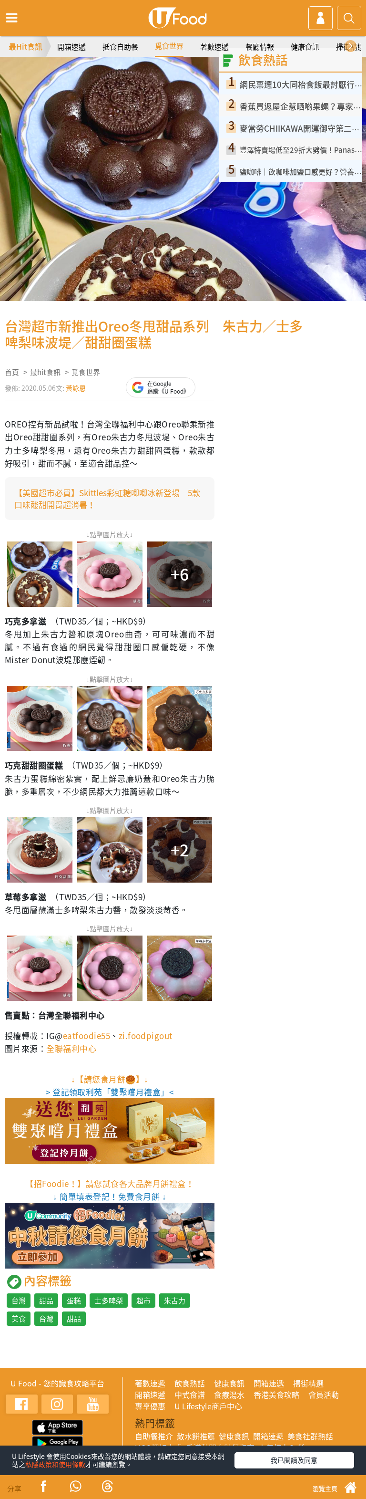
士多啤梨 (108, 1300)
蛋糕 (74, 1300)
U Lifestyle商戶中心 (208, 1406)
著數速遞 (214, 47)
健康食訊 (305, 47)
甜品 (46, 1300)
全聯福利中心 (71, 1048)
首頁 (12, 372)
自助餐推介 (154, 1436)
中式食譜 (189, 1394)
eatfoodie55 (86, 1035)
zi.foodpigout (146, 1035)
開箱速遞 (71, 47)
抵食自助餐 (120, 47)
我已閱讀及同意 (294, 1460)
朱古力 (174, 1300)
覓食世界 (169, 46)
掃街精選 (308, 1383)
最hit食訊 (45, 372)
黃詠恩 (76, 388)
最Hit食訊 (25, 46)
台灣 (18, 1300)
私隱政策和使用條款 (55, 1464)
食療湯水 (229, 1394)
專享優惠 (150, 1406)
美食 (18, 1318)
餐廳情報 (259, 47)
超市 (143, 1300)
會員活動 (323, 1394)
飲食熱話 (189, 1383)
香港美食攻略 (276, 1394)
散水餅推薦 (196, 1436)
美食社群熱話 (310, 1436)
